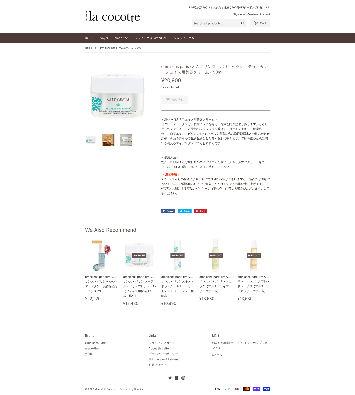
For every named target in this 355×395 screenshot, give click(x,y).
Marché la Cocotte (105, 389)
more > (217, 355)
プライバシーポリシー (163, 354)
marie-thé (121, 38)
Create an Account (258, 14)
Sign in (237, 14)
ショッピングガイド (186, 38)
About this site (158, 348)
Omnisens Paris (95, 343)
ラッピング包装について (150, 38)
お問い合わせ (157, 365)
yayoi (104, 38)
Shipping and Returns (163, 359)
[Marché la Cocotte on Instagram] (183, 378)
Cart (262, 23)
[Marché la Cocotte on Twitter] (170, 378)
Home (88, 47)
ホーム (89, 38)
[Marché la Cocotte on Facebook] (177, 378)
